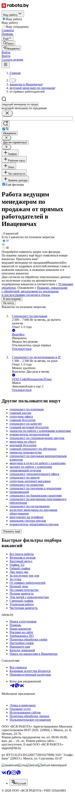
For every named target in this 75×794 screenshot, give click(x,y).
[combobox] (20, 104)
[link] (8, 43)
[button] (6, 52)
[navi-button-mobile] (6, 64)
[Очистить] (7, 113)
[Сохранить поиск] (6, 124)
